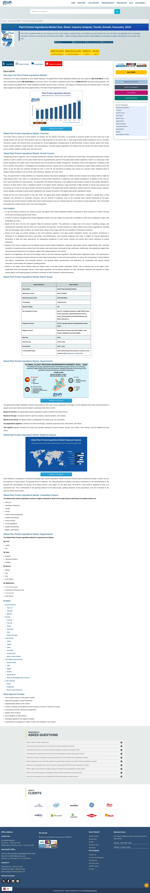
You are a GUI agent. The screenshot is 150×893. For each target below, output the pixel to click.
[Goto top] (147, 885)
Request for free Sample (75, 28)
